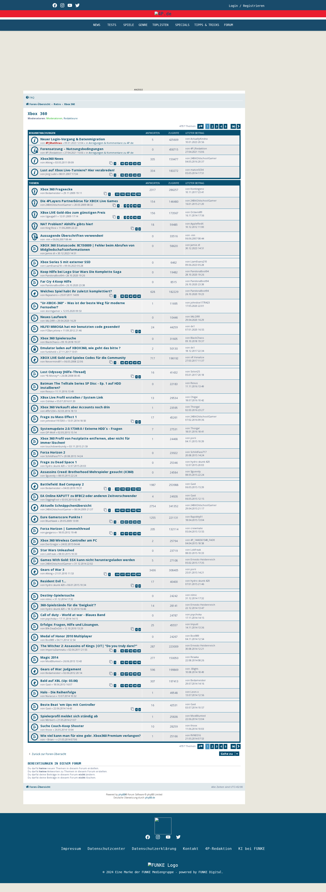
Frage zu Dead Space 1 (58, 462)
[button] (200, 126)
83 (135, 521)
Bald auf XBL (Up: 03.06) (59, 681)
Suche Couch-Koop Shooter (62, 726)
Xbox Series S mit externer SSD (65, 262)
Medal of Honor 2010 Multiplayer (66, 636)
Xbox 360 (37, 113)
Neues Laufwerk (53, 317)
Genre (143, 25)
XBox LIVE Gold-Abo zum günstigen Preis (72, 212)
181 (122, 510)
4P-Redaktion (218, 849)
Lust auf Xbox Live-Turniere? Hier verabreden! (77, 170)
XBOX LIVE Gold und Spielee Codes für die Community (83, 358)
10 (135, 205)
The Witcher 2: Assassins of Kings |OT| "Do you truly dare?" (88, 646)
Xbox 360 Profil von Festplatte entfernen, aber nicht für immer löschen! (85, 440)
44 (122, 362)
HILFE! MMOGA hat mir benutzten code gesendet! (80, 327)
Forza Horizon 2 (52, 452)
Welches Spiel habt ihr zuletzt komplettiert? (76, 291)
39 (126, 296)
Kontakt (190, 849)
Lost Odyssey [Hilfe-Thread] (63, 372)
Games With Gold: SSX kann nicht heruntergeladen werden (87, 560)
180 (117, 510)
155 (138, 194)
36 (122, 673)
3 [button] (216, 126)
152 (122, 194)
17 (126, 650)
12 (131, 533)
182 (128, 510)
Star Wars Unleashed (57, 550)
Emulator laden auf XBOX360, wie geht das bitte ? (80, 348)
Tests (111, 25)
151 (117, 194)
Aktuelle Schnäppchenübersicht (66, 505)
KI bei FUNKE (251, 849)
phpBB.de (150, 797)
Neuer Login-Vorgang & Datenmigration (72, 139)
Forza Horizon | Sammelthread (65, 528)
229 (133, 574)
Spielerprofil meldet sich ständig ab (69, 716)
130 (122, 488)
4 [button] (221, 126)
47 (135, 362)
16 (122, 650)
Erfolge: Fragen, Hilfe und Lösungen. (69, 624)
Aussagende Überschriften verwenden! (71, 235)
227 (122, 574)
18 (131, 650)
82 (131, 521)
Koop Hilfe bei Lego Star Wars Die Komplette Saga (80, 272)
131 (128, 488)
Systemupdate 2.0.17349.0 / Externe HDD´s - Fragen (81, 428)
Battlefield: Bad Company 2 (62, 484)
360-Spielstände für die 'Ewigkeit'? (68, 605)
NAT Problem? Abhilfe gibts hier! (66, 224)
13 (135, 533)
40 (131, 296)
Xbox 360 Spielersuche (58, 338)
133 (138, 488)
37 (126, 673)
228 (128, 574)
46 (131, 362)
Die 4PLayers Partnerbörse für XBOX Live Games (79, 201)
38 (122, 296)
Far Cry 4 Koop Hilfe (55, 281)
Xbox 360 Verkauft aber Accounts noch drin (75, 407)
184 (138, 510)
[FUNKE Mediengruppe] (163, 865)
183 (133, 510)
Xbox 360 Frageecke (56, 189)
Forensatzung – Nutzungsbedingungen (71, 149)
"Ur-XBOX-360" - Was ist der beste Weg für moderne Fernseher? (82, 305)
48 (139, 362)
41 (135, 296)
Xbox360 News (51, 158)
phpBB (121, 794)
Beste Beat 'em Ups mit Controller (67, 704)
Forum (228, 25)
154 (133, 194)
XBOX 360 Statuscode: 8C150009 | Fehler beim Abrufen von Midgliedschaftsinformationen (87, 247)
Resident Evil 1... (53, 581)
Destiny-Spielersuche (57, 595)
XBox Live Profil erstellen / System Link (71, 397)
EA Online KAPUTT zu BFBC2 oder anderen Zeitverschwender (88, 496)
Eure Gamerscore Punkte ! (61, 517)
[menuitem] (30, 97)
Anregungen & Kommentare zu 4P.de (111, 143)
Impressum (71, 849)
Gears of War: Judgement (60, 669)
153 (128, 194)
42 (139, 296)
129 (117, 488)
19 (122, 163)
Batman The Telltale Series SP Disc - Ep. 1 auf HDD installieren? (80, 385)
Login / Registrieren (246, 6)
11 (139, 205)
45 (126, 362)
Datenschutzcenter (106, 849)
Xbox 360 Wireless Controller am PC (68, 540)
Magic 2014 (49, 657)
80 (122, 521)
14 (139, 533)
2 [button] (212, 126)
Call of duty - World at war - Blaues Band (72, 615)
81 (126, 521)
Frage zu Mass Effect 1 (58, 417)
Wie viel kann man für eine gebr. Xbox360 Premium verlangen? (90, 736)
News (96, 25)
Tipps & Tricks (206, 25)
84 (139, 521)
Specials (182, 25)
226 (117, 574)
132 (133, 488)
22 (135, 163)
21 (131, 163)
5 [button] (225, 126)
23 (139, 163)
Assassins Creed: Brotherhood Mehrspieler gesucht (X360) (87, 472)
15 (122, 662)
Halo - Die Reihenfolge (58, 692)
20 (126, 163)
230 (138, 574)
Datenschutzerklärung (154, 849)
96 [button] (233, 126)
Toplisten (160, 25)
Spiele (128, 25)
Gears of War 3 (52, 569)
